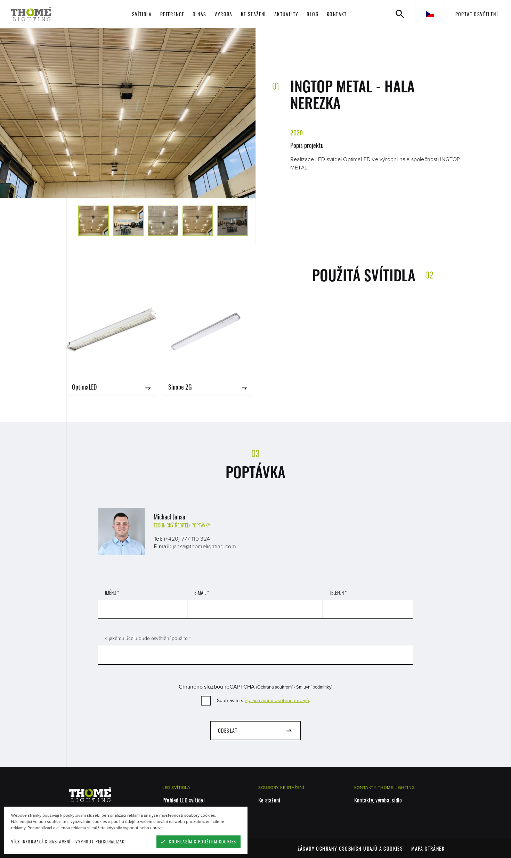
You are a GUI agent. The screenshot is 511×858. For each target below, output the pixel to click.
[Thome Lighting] (52, 14)
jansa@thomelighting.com (204, 546)
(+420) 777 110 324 (187, 538)
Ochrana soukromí (275, 687)
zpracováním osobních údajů (277, 700)
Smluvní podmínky (313, 687)
